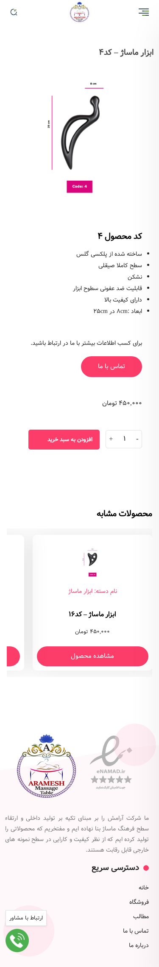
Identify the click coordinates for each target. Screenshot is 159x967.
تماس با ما (111, 366)
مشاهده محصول (92, 656)
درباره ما (139, 945)
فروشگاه (139, 902)
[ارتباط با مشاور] (17, 940)
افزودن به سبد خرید (69, 439)
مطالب (141, 916)
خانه (144, 887)
